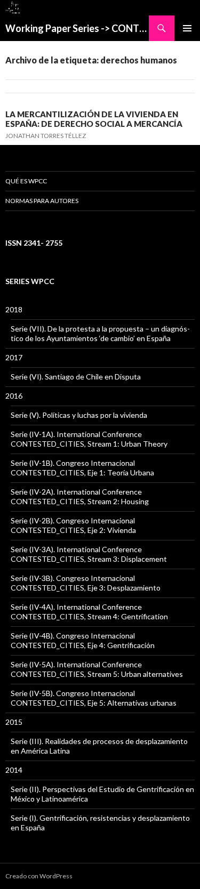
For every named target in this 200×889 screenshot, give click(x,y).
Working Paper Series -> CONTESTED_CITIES (77, 28)
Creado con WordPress (39, 876)
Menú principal (187, 28)
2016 (13, 395)
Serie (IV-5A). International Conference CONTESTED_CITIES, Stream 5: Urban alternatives (97, 669)
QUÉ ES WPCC (26, 181)
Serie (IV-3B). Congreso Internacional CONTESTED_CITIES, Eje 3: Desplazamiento (86, 582)
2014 (13, 769)
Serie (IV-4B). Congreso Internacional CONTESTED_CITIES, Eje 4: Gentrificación (83, 640)
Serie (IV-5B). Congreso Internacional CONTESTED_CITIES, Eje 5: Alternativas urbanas (94, 698)
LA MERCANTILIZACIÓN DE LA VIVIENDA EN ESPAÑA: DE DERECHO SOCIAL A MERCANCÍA (93, 118)
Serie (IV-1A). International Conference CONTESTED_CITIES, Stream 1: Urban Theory (89, 439)
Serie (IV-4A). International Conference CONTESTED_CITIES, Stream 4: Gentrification (89, 611)
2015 (13, 721)
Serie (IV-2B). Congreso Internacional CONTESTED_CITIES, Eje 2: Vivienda (73, 525)
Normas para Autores (41, 201)
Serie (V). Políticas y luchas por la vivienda (79, 414)
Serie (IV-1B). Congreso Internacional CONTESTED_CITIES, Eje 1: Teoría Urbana (82, 467)
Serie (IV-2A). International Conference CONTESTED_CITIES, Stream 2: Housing (80, 496)
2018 (13, 309)
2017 (13, 357)
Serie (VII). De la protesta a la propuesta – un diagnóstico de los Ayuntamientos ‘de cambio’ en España (100, 333)
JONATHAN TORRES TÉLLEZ (45, 136)
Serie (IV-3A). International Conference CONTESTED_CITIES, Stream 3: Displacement (89, 554)
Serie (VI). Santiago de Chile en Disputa (76, 376)
